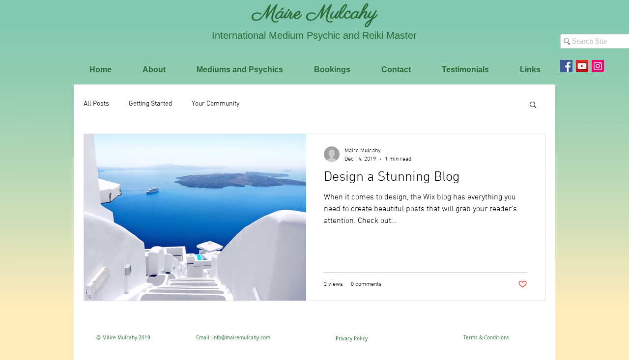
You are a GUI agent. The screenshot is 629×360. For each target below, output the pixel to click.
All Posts (96, 104)
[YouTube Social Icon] (582, 66)
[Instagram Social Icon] (598, 66)
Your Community (216, 104)
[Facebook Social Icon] (566, 66)
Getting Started (150, 104)
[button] (533, 105)
